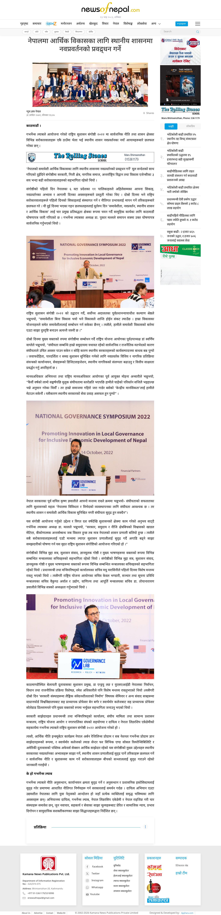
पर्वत (46, 31)
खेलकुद (93, 24)
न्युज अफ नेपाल (33, 111)
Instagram (97, 880)
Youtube (95, 894)
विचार (105, 24)
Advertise (38, 913)
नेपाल (116, 24)
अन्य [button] (153, 24)
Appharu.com (187, 913)
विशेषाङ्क (128, 24)
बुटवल (56, 31)
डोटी (36, 31)
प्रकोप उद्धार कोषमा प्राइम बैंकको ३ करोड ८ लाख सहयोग (183, 204)
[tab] (171, 127)
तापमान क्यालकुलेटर (123, 891)
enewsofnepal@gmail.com (41, 898)
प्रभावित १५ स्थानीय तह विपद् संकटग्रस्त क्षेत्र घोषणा (181, 139)
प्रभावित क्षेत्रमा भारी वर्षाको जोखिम (183, 190)
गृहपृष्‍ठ (24, 24)
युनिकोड (117, 865)
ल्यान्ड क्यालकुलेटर (122, 881)
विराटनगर (78, 31)
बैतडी (67, 31)
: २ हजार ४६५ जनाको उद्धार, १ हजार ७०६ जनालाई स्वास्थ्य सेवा (181, 236)
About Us (26, 913)
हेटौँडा (91, 31)
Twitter (96, 873)
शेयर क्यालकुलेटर (121, 871)
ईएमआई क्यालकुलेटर (123, 876)
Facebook (97, 866)
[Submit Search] (198, 32)
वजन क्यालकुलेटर (121, 886)
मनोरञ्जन (66, 24)
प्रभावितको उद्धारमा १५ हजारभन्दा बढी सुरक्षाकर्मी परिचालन (180, 157)
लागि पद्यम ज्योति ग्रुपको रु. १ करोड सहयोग (182, 220)
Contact (49, 913)
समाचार (37, 24)
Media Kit (61, 913)
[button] (198, 24)
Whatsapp (97, 887)
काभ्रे (27, 31)
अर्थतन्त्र (80, 24)
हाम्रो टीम (181, 873)
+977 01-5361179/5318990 (41, 893)
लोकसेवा (142, 24)
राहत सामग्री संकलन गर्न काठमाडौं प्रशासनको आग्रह (182, 176)
